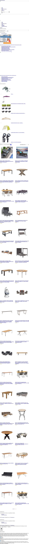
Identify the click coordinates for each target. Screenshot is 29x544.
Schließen (1, 27)
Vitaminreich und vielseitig (5, 78)
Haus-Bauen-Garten (4, 23)
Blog (2, 8)
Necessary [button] (1, 536)
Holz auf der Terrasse (4, 33)
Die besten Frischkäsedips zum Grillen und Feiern (7, 77)
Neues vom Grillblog (13, 75)
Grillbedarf (3, 10)
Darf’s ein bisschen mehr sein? (5, 50)
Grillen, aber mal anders (4, 81)
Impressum (3, 25)
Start (2, 7)
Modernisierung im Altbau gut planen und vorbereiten (8, 49)
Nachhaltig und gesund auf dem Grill (6, 79)
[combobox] (14, 30)
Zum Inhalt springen (2, 0)
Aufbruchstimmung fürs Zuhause (5, 48)
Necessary (2, 537)
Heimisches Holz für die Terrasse (5, 47)
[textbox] (14, 30)
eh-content (3, 517)
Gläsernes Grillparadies (4, 80)
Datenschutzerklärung (4, 26)
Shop (2, 9)
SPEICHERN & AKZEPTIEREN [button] (4, 543)
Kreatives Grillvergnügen (5, 76)
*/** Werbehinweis (12, 517)
